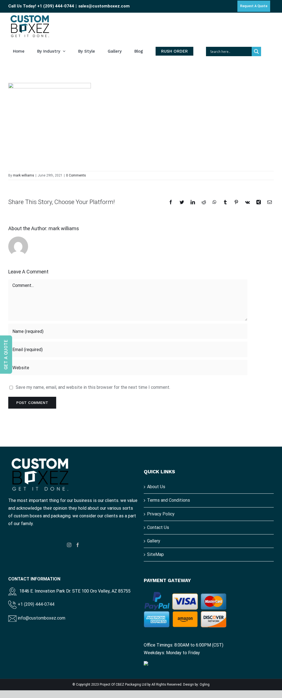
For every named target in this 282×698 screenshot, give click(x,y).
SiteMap (155, 554)
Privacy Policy (161, 514)
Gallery (153, 541)
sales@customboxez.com (104, 6)
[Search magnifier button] (256, 51)
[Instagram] (69, 545)
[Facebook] (77, 545)
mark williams (23, 175)
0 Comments (76, 175)
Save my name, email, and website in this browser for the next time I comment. (93, 387)
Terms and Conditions (168, 500)
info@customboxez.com (41, 618)
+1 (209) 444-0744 (55, 6)
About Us (156, 486)
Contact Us (158, 527)
